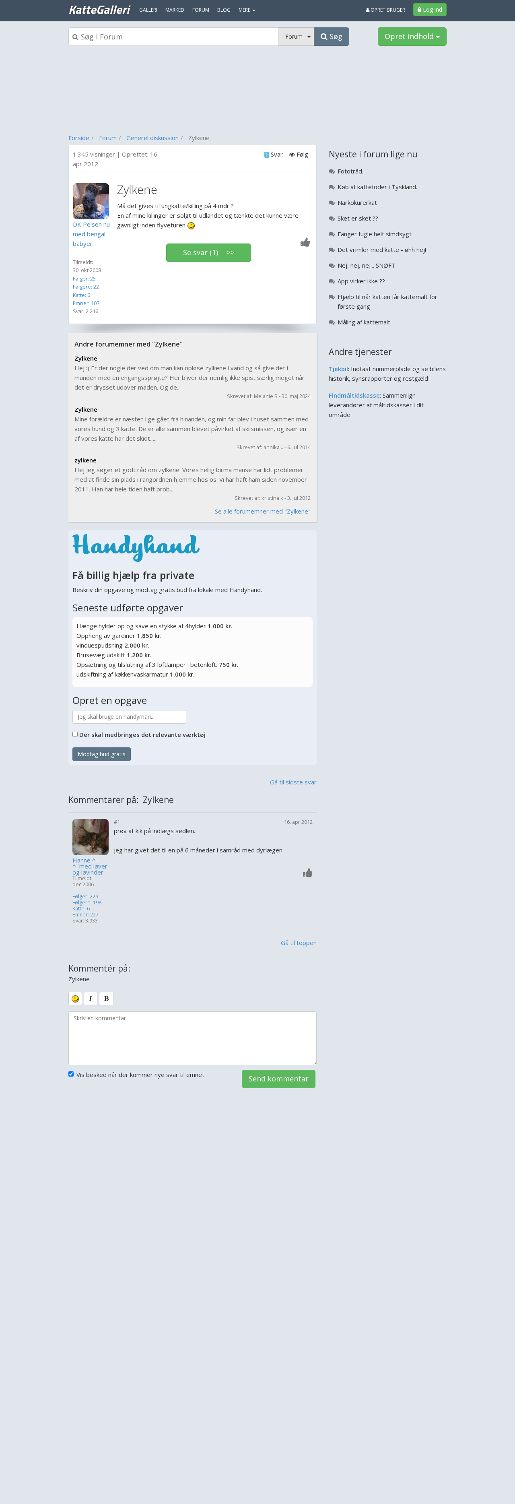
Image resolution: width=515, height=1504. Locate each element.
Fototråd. (350, 171)
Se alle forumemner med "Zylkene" (263, 511)
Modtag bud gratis (102, 754)
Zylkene (85, 358)
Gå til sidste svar (293, 782)
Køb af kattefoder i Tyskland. (377, 187)
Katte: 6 (81, 295)
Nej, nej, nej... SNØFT (367, 265)
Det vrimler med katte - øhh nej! (382, 250)
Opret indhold (410, 36)
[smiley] (75, 998)
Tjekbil (338, 369)
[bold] (106, 998)
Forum (108, 138)
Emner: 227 (85, 914)
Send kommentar (279, 1078)
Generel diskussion (152, 138)
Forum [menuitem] (200, 9)
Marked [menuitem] (174, 9)
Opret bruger (387, 9)
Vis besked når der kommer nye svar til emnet (140, 1075)
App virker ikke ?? (361, 281)
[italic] (90, 998)
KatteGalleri (98, 9)
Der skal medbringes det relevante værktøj (142, 734)
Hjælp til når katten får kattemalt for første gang (387, 301)
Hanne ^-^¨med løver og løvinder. (89, 866)
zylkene (85, 460)
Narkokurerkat (357, 202)
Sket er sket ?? (358, 218)
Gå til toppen (299, 943)
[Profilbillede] (93, 201)
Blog (224, 9)
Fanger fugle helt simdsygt (375, 234)
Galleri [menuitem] (148, 9)
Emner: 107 (86, 303)
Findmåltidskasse (354, 395)
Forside (78, 138)
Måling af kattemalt (364, 322)
